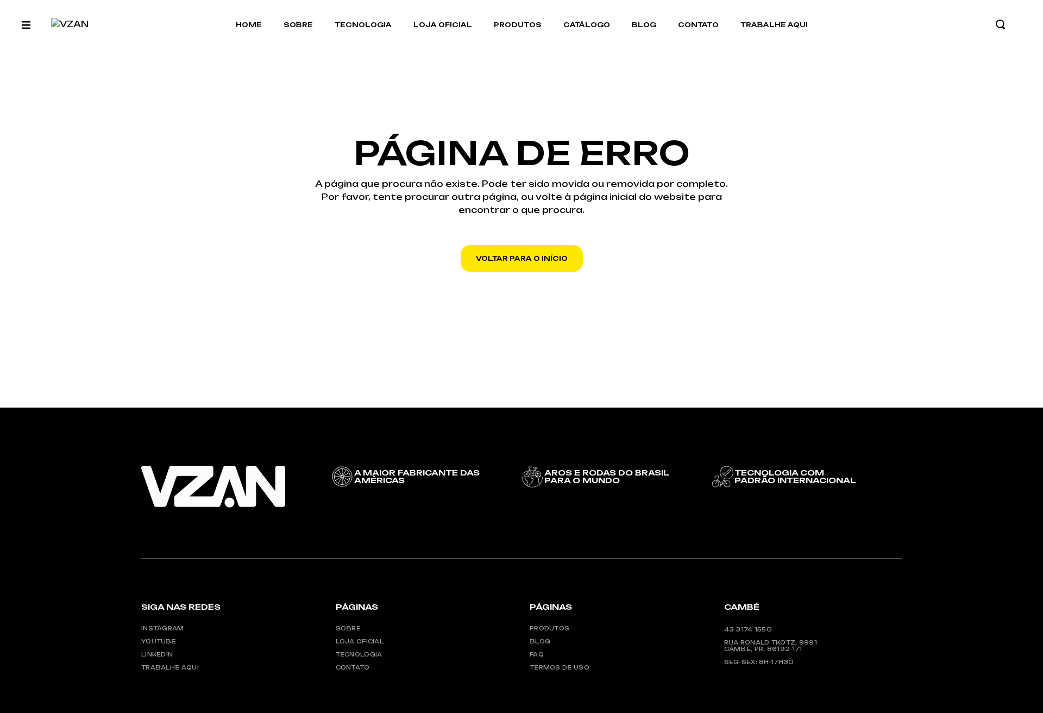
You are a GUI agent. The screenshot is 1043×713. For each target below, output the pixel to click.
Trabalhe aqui (170, 667)
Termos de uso (559, 667)
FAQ (537, 654)
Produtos (549, 628)
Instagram (162, 628)
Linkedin (157, 654)
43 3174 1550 (748, 629)
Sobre (348, 628)
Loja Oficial (360, 641)
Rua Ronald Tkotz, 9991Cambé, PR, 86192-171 (771, 645)
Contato (353, 667)
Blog (540, 641)
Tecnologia (359, 654)
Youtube (158, 641)
